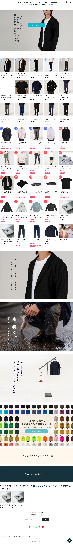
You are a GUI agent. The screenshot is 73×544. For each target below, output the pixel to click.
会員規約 (28, 536)
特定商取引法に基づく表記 (18, 536)
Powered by (35, 541)
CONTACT (46, 2)
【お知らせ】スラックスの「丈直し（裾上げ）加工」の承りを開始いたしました (37, 55)
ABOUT (26, 2)
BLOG (31, 2)
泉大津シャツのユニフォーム (49, 4)
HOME (20, 2)
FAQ (22, 4)
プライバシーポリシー (6, 536)
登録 (45, 519)
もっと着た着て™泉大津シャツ (32, 4)
